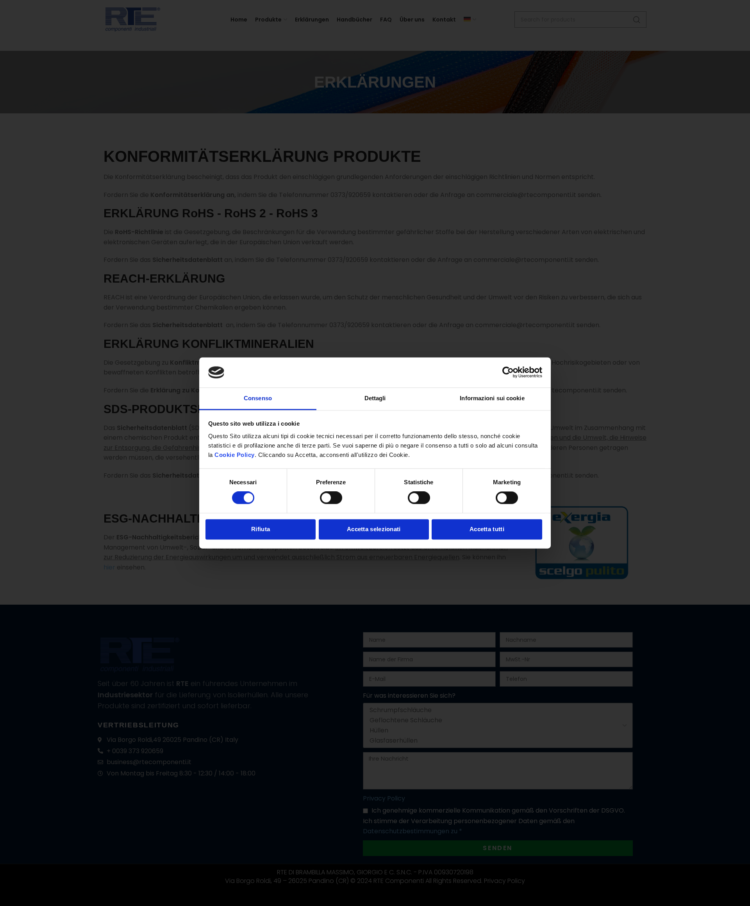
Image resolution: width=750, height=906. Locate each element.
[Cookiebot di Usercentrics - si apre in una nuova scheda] (508, 372)
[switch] (331, 498)
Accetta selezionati (374, 529)
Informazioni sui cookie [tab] (492, 398)
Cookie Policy (234, 454)
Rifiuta (260, 529)
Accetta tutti (487, 529)
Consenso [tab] (258, 398)
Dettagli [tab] (375, 398)
